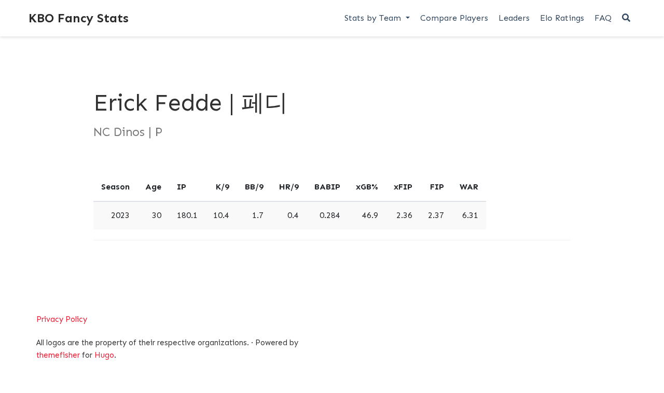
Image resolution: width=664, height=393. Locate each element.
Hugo (104, 355)
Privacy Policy (61, 319)
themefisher (58, 355)
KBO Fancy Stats (79, 17)
